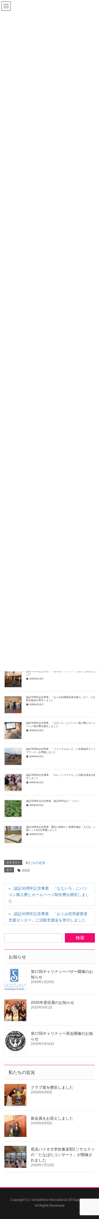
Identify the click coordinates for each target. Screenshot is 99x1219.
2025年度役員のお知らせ (52, 1002)
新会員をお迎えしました (52, 1118)
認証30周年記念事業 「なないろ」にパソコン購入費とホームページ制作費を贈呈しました (49, 894)
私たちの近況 (35, 863)
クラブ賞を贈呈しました (52, 1087)
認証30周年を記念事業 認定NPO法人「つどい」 (53, 801)
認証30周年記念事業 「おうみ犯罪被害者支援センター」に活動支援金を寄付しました (48, 917)
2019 (26, 870)
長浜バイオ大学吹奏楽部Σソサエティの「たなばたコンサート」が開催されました (63, 1154)
